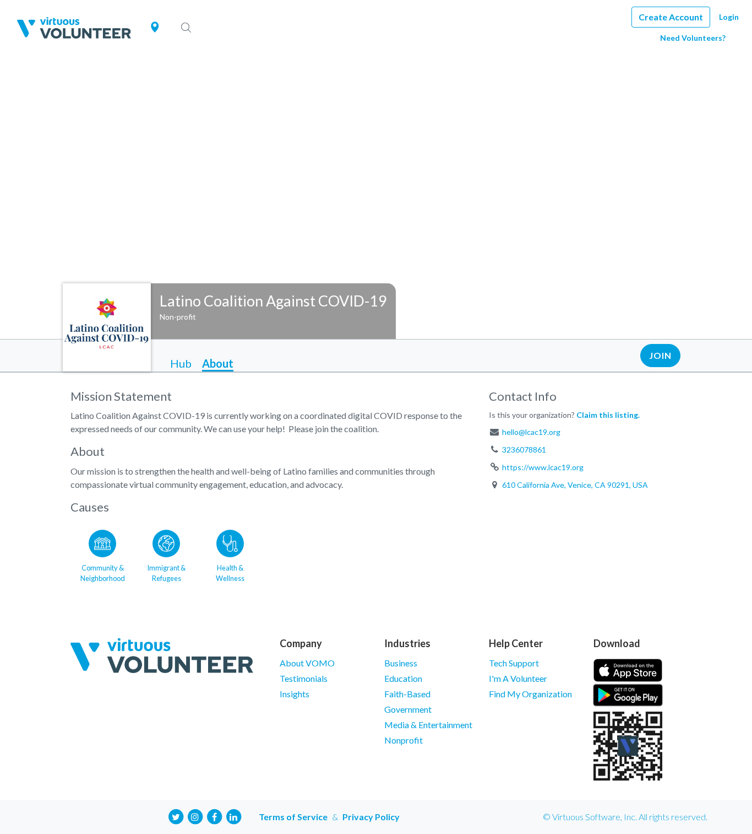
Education (403, 678)
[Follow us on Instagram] (195, 815)
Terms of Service (293, 816)
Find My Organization (530, 693)
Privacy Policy (371, 816)
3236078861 (524, 449)
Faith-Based (407, 693)
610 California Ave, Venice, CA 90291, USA (575, 484)
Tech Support (514, 663)
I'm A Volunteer (518, 678)
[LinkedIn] (233, 815)
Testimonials (304, 678)
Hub (181, 363)
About (217, 363)
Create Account (671, 17)
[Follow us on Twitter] (175, 815)
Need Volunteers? (693, 37)
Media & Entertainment (428, 724)
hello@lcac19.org (531, 432)
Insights (294, 693)
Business (400, 663)
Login (729, 16)
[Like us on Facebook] (214, 815)
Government (408, 709)
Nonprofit (403, 740)
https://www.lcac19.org (543, 467)
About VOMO (307, 663)
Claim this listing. (608, 414)
